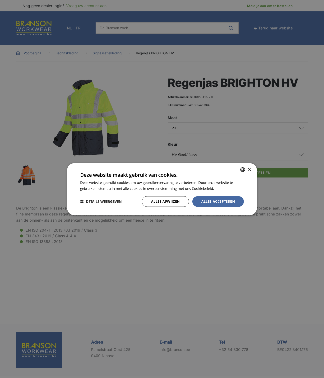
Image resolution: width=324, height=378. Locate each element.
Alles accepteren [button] (218, 201)
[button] (101, 201)
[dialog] (162, 189)
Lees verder (224, 188)
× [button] (249, 169)
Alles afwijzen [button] (165, 201)
